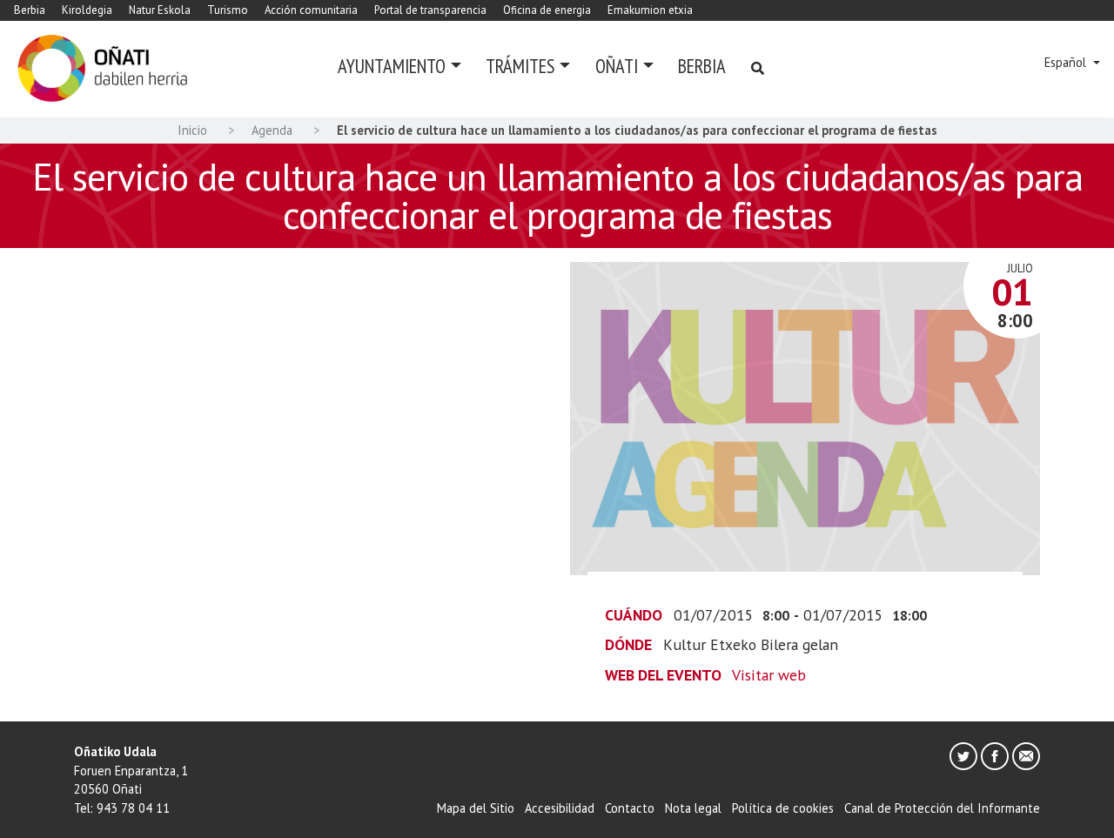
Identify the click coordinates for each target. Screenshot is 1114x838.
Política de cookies (783, 808)
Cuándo (633, 615)
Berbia (29, 10)
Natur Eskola (160, 10)
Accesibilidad (559, 808)
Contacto (629, 808)
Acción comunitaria (311, 10)
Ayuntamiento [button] (392, 65)
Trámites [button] (520, 65)
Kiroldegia (87, 10)
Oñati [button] (616, 65)
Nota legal (693, 808)
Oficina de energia (547, 10)
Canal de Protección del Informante (942, 808)
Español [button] (1067, 62)
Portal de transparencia (430, 10)
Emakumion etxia (650, 10)
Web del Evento (663, 675)
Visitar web (769, 675)
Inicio (192, 130)
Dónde (628, 644)
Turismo (227, 10)
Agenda (272, 130)
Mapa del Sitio (475, 808)
